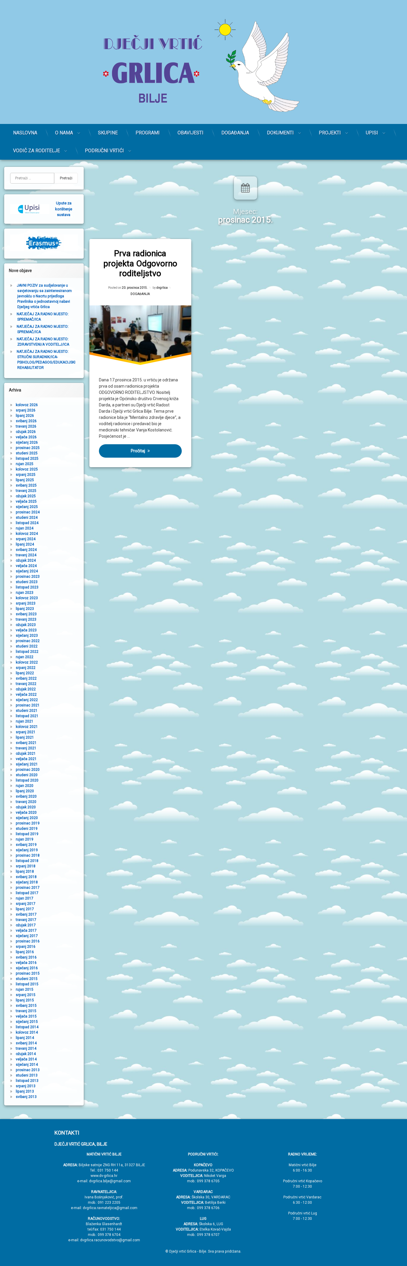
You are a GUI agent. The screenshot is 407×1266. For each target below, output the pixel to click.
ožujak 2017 (26, 925)
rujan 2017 (24, 898)
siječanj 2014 (27, 1064)
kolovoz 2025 (27, 469)
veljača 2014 (26, 1059)
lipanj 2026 (25, 416)
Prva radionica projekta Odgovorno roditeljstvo (140, 263)
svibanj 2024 (26, 550)
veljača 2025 (26, 501)
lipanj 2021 (25, 737)
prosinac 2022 (28, 641)
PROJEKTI (330, 133)
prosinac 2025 (28, 448)
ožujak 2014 (26, 1054)
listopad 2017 (27, 893)
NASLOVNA (25, 133)
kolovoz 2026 (27, 405)
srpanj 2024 (25, 539)
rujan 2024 (24, 528)
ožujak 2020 (26, 807)
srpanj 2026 (25, 410)
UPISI (372, 133)
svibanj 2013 (26, 1097)
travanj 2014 (26, 1048)
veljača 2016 (26, 963)
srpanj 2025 (25, 475)
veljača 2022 (26, 694)
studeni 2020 (27, 775)
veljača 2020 (26, 812)
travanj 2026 (26, 426)
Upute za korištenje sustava (63, 209)
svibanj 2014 (26, 1043)
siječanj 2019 (27, 850)
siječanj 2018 (27, 882)
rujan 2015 (24, 989)
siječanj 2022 (27, 700)
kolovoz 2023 (27, 598)
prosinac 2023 (28, 576)
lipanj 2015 (25, 1000)
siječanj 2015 (27, 1022)
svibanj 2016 (26, 957)
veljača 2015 (26, 1016)
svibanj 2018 (26, 877)
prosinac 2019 (28, 823)
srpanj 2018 (25, 866)
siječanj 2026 (27, 442)
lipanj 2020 (25, 791)
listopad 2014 (27, 1027)
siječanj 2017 (27, 936)
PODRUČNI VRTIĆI (104, 150)
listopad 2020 (27, 780)
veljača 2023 (26, 630)
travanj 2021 (26, 748)
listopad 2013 (27, 1081)
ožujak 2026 (26, 432)
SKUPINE (108, 133)
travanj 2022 (26, 684)
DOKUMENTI (280, 133)
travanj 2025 (26, 491)
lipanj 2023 (25, 609)
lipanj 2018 (25, 871)
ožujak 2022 (26, 689)
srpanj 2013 (25, 1086)
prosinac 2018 (28, 855)
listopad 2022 (27, 652)
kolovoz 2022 (27, 662)
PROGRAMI (148, 133)
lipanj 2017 (25, 909)
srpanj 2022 (25, 668)
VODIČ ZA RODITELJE (36, 150)
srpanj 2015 (25, 995)
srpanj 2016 (25, 947)
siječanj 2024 (27, 571)
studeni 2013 (27, 1075)
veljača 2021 (26, 759)
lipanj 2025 (25, 480)
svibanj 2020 (26, 796)
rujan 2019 (24, 839)
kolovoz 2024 (27, 534)
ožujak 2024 (26, 560)
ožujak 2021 (26, 753)
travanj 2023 (26, 619)
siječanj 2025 (27, 507)
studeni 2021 (27, 711)
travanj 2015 (26, 1011)
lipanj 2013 (25, 1091)
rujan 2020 (24, 786)
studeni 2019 (27, 829)
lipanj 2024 (25, 544)
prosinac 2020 (28, 770)
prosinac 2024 (28, 512)
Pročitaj (138, 450)
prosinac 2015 (28, 973)
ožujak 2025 (26, 496)
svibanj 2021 (26, 743)
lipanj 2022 (25, 673)
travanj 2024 (26, 555)
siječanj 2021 (27, 764)
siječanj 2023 (27, 635)
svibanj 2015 (26, 1006)
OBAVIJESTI (191, 133)
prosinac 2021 (28, 705)
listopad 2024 (27, 523)
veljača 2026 (26, 437)
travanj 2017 (26, 920)
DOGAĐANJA (235, 133)
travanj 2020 (26, 802)
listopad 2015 (27, 984)
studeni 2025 (27, 453)
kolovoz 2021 (27, 727)
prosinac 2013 (28, 1070)
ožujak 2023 (26, 625)
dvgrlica (162, 287)
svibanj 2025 (26, 485)
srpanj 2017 (25, 904)
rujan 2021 (24, 721)
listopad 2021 (27, 716)
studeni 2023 (27, 582)
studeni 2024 (27, 517)
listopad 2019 (27, 834)
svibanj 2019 (26, 845)
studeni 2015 (27, 979)
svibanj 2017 (26, 914)
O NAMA (64, 133)
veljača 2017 (26, 930)
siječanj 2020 (27, 818)
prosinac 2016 (28, 941)
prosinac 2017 (28, 888)
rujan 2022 (24, 657)
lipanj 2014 (25, 1038)
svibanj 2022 (26, 678)
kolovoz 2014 (27, 1032)
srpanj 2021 (25, 732)
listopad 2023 (27, 587)
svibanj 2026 (26, 421)
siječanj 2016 (27, 968)
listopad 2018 (27, 861)
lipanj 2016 (25, 952)
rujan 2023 (24, 593)
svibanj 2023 (26, 614)
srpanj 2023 (25, 603)
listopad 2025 (27, 458)
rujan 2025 (24, 464)
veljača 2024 (26, 566)
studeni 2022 (27, 646)
